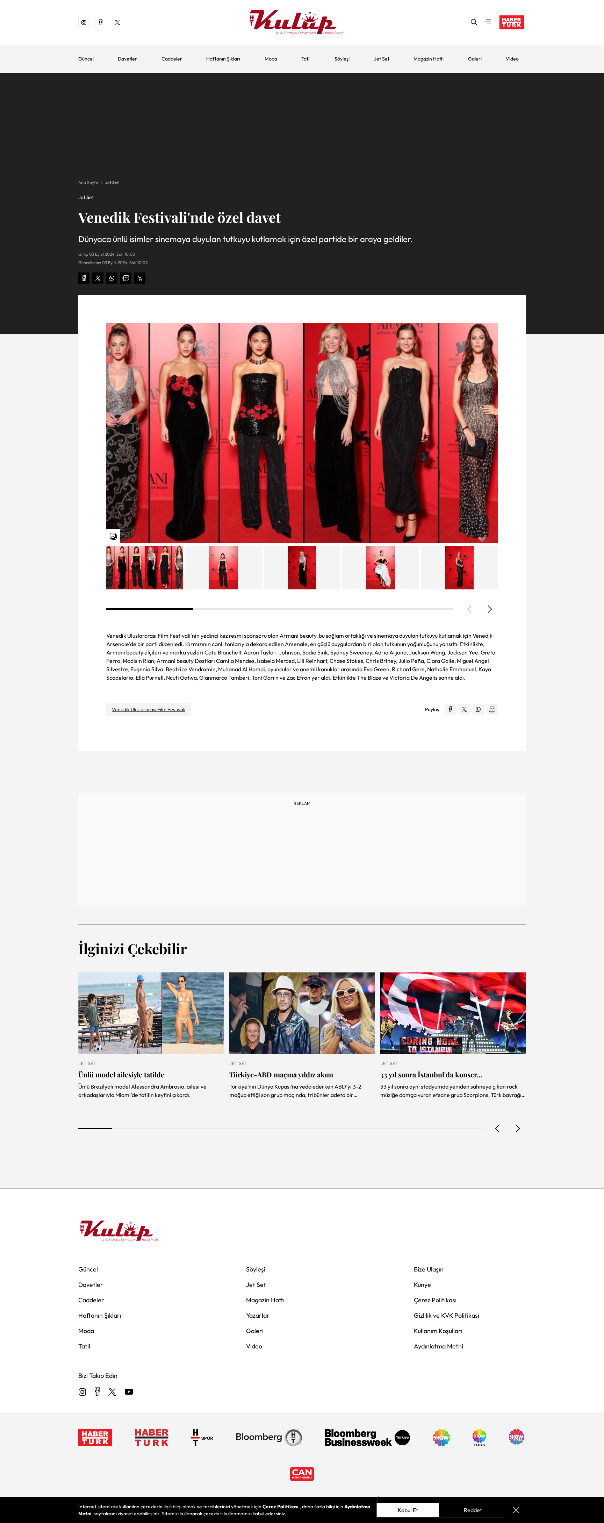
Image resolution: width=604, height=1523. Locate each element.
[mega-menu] (488, 22)
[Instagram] (82, 1392)
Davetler (127, 59)
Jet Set (381, 59)
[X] (112, 1392)
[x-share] (97, 278)
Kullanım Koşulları (438, 1331)
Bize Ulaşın (429, 1269)
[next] (489, 609)
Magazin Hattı (429, 59)
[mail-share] (125, 278)
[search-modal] (474, 22)
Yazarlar (257, 1315)
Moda (271, 59)
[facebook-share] (83, 278)
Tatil (305, 59)
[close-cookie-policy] (516, 1510)
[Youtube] (129, 1392)
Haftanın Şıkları (223, 59)
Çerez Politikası (435, 1300)
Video (512, 59)
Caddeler (171, 59)
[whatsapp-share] (111, 278)
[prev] (497, 1128)
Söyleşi (342, 59)
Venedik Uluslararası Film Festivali (148, 709)
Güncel (86, 59)
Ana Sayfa (88, 182)
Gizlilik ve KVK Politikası (446, 1315)
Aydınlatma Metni (438, 1346)
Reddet (473, 1510)
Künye (422, 1285)
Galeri (475, 59)
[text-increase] (139, 278)
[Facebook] (97, 1392)
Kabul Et (408, 1510)
